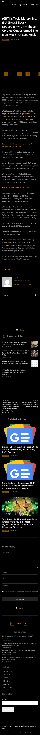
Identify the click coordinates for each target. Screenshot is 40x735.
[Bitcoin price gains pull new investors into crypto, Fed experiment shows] (34, 344)
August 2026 (7, 671)
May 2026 (6, 681)
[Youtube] (30, 284)
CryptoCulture (18, 726)
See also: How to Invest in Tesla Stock (16, 188)
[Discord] (18, 284)
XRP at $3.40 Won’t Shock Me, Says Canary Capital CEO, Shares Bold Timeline (13, 372)
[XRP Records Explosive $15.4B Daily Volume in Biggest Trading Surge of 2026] (34, 363)
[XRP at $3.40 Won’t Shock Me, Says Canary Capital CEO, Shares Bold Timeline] (34, 372)
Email (4, 700)
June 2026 (7, 678)
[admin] (7, 282)
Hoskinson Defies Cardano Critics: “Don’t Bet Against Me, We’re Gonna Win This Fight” (15, 353)
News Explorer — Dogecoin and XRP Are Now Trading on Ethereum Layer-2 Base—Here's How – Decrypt (19, 486)
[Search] (35, 295)
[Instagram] (24, 284)
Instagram (18, 624)
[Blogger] (15, 284)
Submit (8, 710)
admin (16, 278)
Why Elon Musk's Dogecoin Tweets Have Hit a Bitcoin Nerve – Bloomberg (30, 405)
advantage (5, 245)
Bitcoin (33, 212)
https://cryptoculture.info (21, 281)
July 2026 (6, 674)
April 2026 (7, 684)
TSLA (30, 116)
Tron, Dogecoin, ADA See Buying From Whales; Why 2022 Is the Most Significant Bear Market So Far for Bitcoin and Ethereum (19, 523)
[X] (27, 284)
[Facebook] (21, 284)
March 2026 (7, 687)
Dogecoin (5, 39)
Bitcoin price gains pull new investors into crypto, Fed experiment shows (14, 343)
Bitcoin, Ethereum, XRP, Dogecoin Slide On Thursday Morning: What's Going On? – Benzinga (20, 449)
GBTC (25, 231)
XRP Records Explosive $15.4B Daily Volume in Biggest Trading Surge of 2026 (15, 362)
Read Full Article (8, 270)
